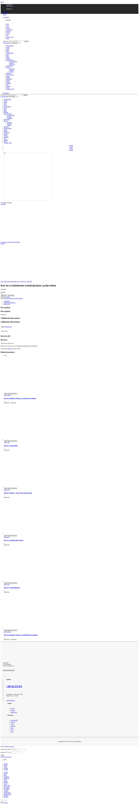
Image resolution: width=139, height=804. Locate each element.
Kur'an (8, 67)
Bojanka (11, 63)
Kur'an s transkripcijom (12, 587)
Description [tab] (5, 307)
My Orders (6, 788)
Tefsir (7, 87)
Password (4, 752)
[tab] (71, 301)
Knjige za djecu (10, 60)
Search (26, 41)
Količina (3, 292)
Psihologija (9, 79)
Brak (7, 50)
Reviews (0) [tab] (5, 336)
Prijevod (11, 70)
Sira (7, 84)
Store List (6, 795)
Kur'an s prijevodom (11, 445)
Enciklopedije (9, 53)
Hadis (7, 57)
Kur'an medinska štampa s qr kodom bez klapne (20, 398)
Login (2, 755)
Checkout (6, 776)
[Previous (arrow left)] (1, 801)
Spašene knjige (8, 794)
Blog (5, 775)
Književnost (9, 66)
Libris (2, 2)
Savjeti (8, 82)
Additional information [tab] (10, 318)
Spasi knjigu (11, 295)
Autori (5, 766)
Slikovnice (12, 64)
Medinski (11, 69)
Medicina (8, 73)
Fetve (7, 54)
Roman (8, 80)
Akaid (7, 48)
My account (7, 785)
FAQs (5, 779)
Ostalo (8, 76)
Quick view (14, 393)
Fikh (7, 56)
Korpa (5, 784)
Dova (7, 51)
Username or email (6, 749)
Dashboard (6, 778)
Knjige (5, 765)
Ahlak (7, 47)
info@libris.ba (10, 700)
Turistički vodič (10, 89)
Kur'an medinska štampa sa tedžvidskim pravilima (21, 635)
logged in (9, 348)
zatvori (6, 802)
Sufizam (8, 86)
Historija (8, 58)
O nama (6, 768)
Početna (6, 764)
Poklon (8, 77)
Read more (6, 537)
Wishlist (6, 797)
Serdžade (8, 83)
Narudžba (6, 789)
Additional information (9, 302)
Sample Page (7, 792)
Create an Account (9, 746)
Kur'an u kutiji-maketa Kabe (13, 540)
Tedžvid (11, 71)
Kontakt (6, 769)
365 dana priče (13, 61)
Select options (7, 395)
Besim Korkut (8, 326)
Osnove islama (10, 74)
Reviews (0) (7, 304)
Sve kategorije (10, 45)
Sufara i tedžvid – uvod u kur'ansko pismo (18, 493)
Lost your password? (6, 757)
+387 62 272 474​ (14, 686)
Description (7, 301)
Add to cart (3, 295)
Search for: (6, 41)
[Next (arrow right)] (3, 801)
